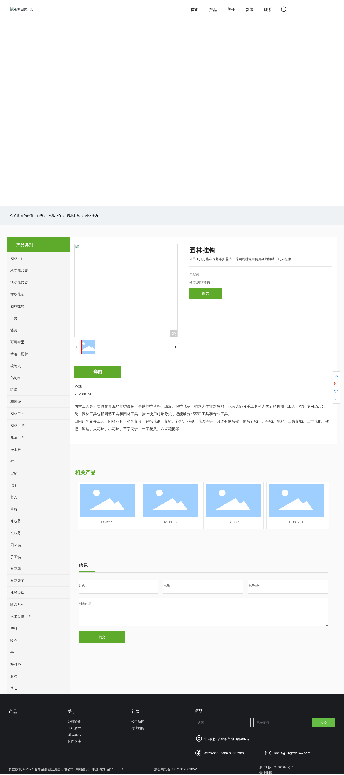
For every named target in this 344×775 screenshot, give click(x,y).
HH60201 (296, 521)
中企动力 (98, 769)
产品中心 (54, 215)
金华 (110, 769)
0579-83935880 (216, 753)
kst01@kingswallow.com (292, 752)
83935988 (236, 753)
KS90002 (170, 521)
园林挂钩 (73, 215)
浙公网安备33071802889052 (175, 769)
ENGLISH (319, 9)
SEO (119, 769)
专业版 (18, 120)
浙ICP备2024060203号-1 (276, 767)
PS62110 (108, 521)
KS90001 (233, 521)
